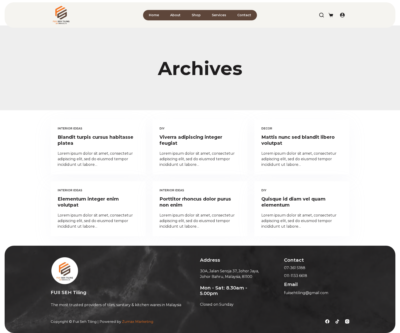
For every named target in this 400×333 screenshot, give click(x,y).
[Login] (342, 15)
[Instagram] (347, 321)
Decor (266, 128)
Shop (196, 15)
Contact (244, 15)
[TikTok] (337, 321)
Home (154, 15)
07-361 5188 (294, 268)
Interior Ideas (70, 128)
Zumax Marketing (137, 321)
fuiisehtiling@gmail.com (306, 293)
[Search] (321, 15)
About (175, 15)
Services (219, 15)
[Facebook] (327, 321)
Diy (162, 128)
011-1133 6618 (295, 275)
